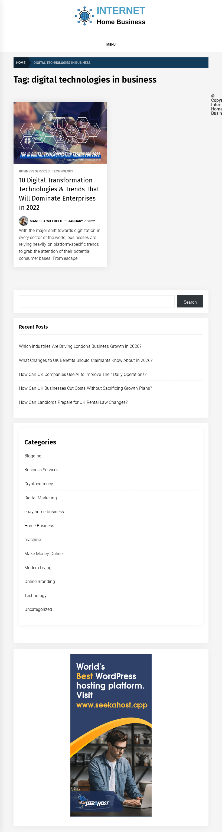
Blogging (32, 455)
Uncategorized (38, 609)
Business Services (34, 171)
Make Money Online (43, 553)
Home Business (39, 525)
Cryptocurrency (38, 483)
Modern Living (37, 567)
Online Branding (39, 581)
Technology (62, 171)
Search (190, 302)
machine (32, 539)
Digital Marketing (40, 497)
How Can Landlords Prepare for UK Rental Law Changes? (73, 402)
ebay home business (44, 511)
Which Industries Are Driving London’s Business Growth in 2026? (80, 346)
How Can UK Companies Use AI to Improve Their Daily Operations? (82, 374)
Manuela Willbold (46, 221)
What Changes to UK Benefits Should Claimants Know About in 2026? (85, 360)
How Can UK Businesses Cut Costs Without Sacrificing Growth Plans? (85, 388)
